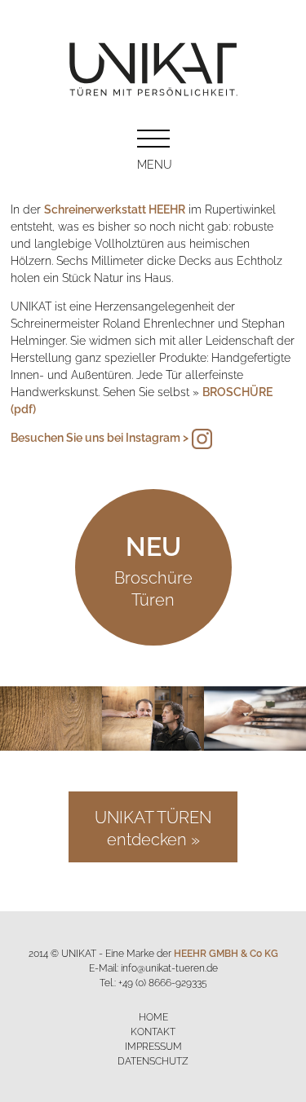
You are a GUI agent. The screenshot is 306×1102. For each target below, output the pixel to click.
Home (153, 1016)
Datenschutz (153, 1060)
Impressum (153, 1045)
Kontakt (153, 1031)
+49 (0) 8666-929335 (162, 982)
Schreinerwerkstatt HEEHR (114, 208)
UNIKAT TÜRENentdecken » (153, 826)
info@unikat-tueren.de (169, 967)
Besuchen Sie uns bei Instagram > (99, 436)
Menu (153, 163)
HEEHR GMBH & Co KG (226, 952)
